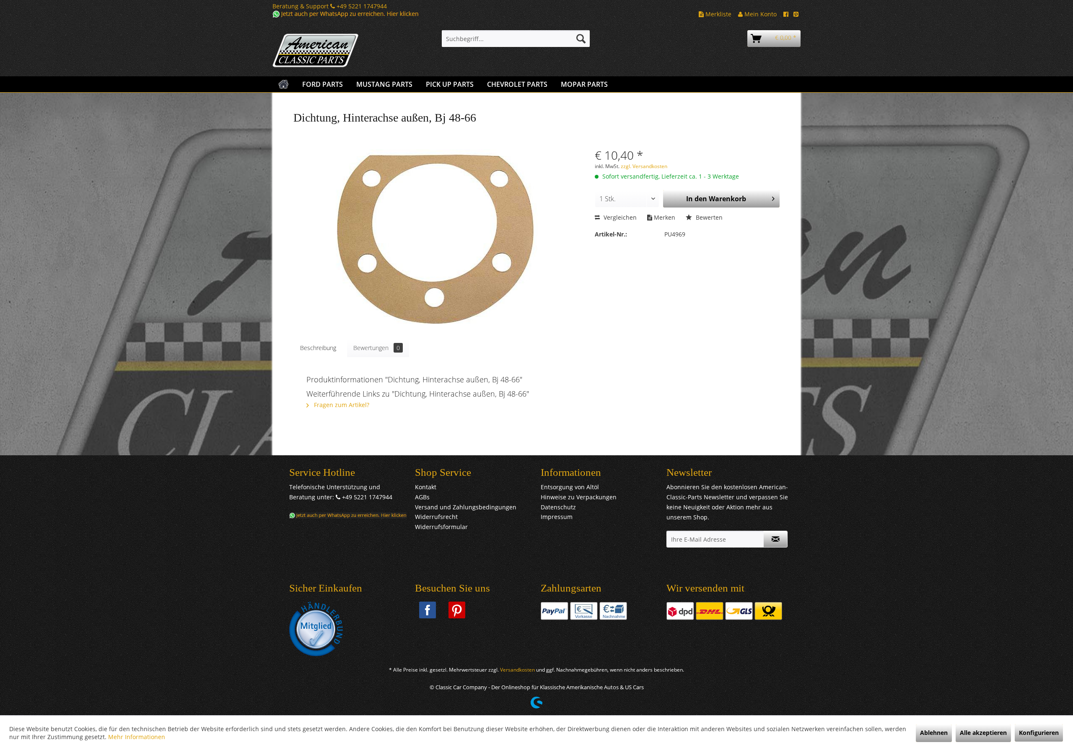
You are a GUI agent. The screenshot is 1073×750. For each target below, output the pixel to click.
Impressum (557, 517)
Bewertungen (376, 348)
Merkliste (717, 14)
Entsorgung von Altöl (570, 487)
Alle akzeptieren (983, 733)
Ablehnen (934, 733)
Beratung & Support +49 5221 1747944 (329, 6)
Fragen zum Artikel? (340, 405)
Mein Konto (760, 14)
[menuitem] (516, 38)
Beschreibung (318, 348)
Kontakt (425, 487)
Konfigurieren (1039, 733)
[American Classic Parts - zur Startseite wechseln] (337, 51)
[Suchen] (581, 38)
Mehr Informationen (136, 737)
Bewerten (708, 217)
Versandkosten (517, 669)
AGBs (422, 497)
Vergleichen (619, 217)
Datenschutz (558, 507)
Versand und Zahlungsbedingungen (465, 507)
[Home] (283, 84)
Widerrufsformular (441, 527)
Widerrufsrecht (436, 517)
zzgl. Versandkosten (644, 166)
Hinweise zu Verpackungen (579, 497)
